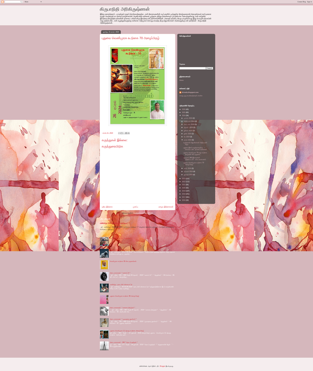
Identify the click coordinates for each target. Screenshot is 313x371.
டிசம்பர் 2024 (188, 118)
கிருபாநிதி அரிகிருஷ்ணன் (125, 9)
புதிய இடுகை (107, 207)
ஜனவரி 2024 (188, 175)
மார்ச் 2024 (188, 168)
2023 (184, 178)
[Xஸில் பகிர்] (124, 133)
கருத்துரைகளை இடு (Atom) (143, 213)
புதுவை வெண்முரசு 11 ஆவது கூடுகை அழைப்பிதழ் (127, 331)
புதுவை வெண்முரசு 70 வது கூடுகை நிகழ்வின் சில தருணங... (195, 153)
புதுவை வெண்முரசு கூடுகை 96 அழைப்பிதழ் (124, 296)
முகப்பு (135, 207)
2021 (184, 185)
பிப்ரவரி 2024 (188, 171)
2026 (184, 109)
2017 (184, 197)
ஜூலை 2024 (188, 131)
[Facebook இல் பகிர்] (126, 133)
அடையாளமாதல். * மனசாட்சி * (120, 273)
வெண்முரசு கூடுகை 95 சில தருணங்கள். (123, 261)
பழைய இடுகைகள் (165, 207)
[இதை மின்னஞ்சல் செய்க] (119, 133)
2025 (184, 112)
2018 (184, 194)
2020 (184, 188)
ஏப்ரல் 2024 (188, 140)
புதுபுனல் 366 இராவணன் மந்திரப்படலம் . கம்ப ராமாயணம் (194, 159)
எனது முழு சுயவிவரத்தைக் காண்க (190, 96)
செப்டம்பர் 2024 (189, 124)
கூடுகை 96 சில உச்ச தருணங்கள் (121, 238)
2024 (184, 115)
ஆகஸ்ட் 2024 (188, 127)
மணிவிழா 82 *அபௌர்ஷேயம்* (120, 250)
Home (181, 80)
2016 (184, 200)
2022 (184, 182)
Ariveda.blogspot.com (190, 92)
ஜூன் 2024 (188, 134)
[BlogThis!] (121, 133)
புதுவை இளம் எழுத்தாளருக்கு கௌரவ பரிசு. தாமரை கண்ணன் (195, 148)
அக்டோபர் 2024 (189, 121)
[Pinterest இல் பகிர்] (128, 133)
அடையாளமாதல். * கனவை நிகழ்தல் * (122, 308)
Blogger (162, 366)
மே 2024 (187, 137)
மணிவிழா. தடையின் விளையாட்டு (121, 284)
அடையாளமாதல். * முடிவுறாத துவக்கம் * (123, 319)
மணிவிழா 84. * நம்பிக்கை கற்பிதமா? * (115, 223)
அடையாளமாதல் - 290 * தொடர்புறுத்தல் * (124, 342)
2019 (184, 191)
